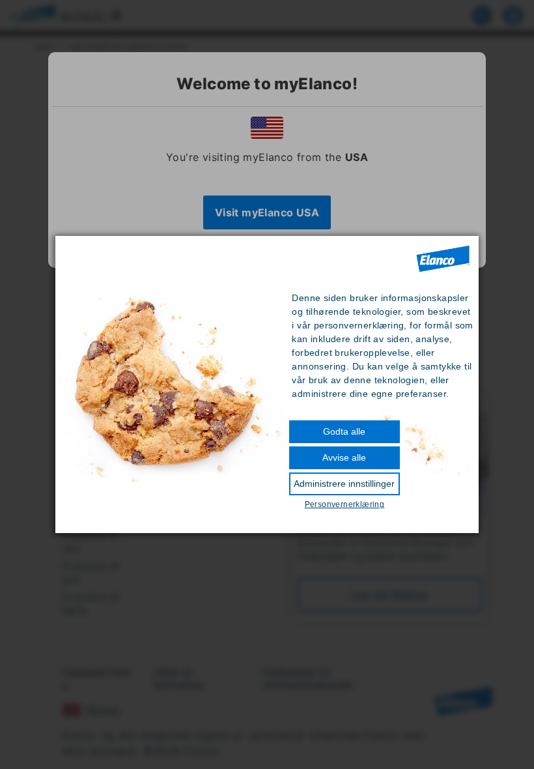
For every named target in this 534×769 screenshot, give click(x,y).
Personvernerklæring (345, 504)
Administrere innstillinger (344, 483)
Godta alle (344, 431)
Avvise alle (344, 457)
